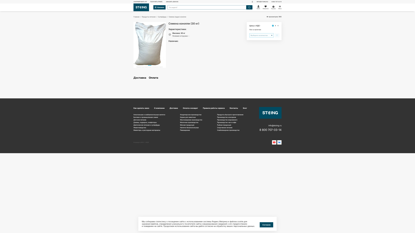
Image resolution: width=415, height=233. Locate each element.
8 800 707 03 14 (277, 1)
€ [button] (278, 25)
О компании (159, 108)
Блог (245, 108)
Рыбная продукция (224, 125)
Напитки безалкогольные (189, 127)
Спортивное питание (224, 127)
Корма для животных (188, 117)
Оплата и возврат (190, 108)
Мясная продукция (187, 125)
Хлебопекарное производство (228, 130)
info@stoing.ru (262, 1)
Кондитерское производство (190, 115)
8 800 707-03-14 (270, 130)
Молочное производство (189, 122)
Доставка (139, 77)
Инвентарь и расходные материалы (146, 130)
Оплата (153, 77)
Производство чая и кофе (226, 122)
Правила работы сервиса (214, 108)
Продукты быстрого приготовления (230, 115)
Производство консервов (226, 117)
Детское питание (139, 120)
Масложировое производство (191, 120)
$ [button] (275, 25)
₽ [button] (272, 25)
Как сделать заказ (141, 108)
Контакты (234, 108)
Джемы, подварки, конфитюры (145, 122)
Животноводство (139, 127)
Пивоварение (185, 130)
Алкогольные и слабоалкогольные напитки (149, 115)
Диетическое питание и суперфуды (146, 125)
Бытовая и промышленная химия (145, 117)
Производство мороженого (227, 120)
